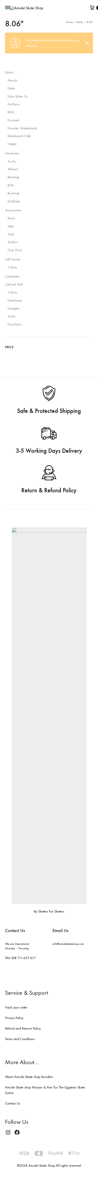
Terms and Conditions (20, 1039)
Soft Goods (12, 259)
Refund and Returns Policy (23, 1028)
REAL (11, 112)
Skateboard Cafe (19, 136)
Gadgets (13, 308)
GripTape (14, 201)
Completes (12, 276)
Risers (11, 218)
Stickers (13, 242)
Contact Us (12, 1103)
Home (69, 22)
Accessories (13, 210)
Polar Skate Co (18, 96)
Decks (79, 22)
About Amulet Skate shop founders (29, 1077)
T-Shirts (12, 267)
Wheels (13, 169)
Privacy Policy (14, 1018)
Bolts (11, 185)
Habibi (12, 144)
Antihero (13, 104)
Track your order (16, 1007)
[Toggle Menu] (7, 8)
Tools (11, 234)
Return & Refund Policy (49, 490)
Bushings (14, 193)
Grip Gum (15, 250)
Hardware (12, 153)
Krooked (13, 120)
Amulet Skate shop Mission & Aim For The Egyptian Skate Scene (45, 1090)
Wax (11, 226)
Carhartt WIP (14, 284)
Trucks (12, 161)
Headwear (15, 300)
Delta (11, 88)
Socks (11, 316)
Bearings (13, 177)
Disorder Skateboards (22, 128)
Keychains (15, 324)
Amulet (12, 80)
